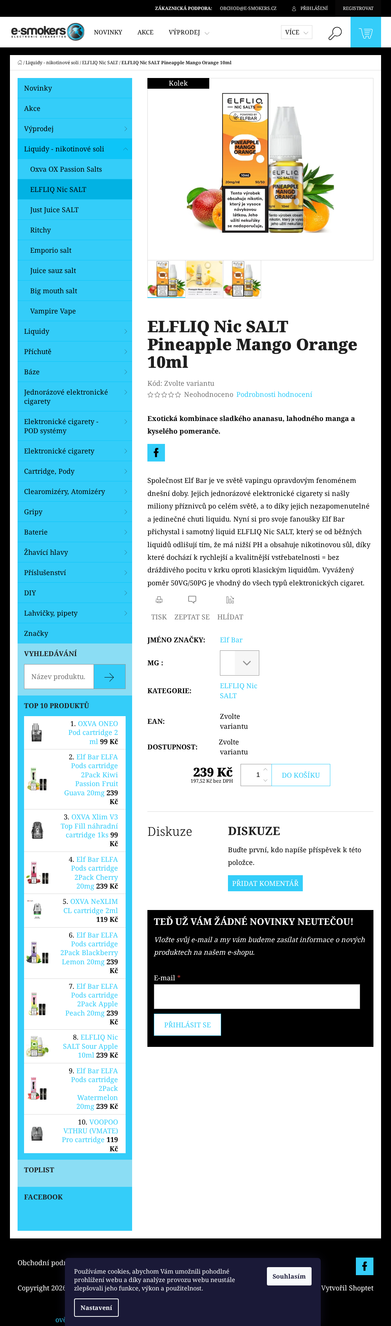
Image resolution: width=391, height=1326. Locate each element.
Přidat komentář (265, 883)
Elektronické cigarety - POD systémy (61, 426)
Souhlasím (289, 1276)
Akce (32, 108)
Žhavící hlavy (46, 552)
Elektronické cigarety (59, 450)
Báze (32, 371)
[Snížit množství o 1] (265, 780)
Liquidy (36, 331)
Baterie (36, 531)
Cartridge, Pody (49, 471)
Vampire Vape (53, 310)
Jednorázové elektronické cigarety (66, 396)
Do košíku (301, 775)
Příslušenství (45, 572)
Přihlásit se (187, 1024)
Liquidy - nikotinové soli (64, 148)
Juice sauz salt (53, 270)
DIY (30, 592)
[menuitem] (108, 32)
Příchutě (38, 351)
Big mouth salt (53, 290)
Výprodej (38, 128)
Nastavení (96, 1307)
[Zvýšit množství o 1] (265, 769)
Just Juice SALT (54, 209)
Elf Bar (231, 639)
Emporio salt (50, 250)
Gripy (33, 511)
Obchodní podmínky (51, 1262)
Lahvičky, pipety (51, 613)
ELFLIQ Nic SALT (58, 189)
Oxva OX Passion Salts (66, 169)
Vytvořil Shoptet (347, 1287)
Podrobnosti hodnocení (274, 394)
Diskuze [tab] (169, 831)
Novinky (38, 88)
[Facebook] (156, 452)
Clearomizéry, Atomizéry (64, 491)
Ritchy (40, 229)
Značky (36, 633)
